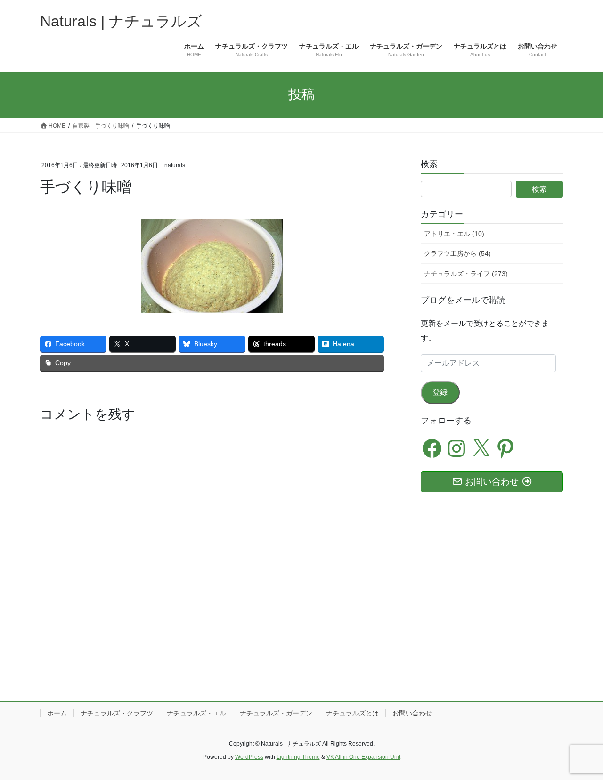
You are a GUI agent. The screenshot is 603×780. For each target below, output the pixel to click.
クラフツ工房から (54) (457, 253)
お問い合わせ (412, 713)
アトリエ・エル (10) (454, 233)
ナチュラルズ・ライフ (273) (466, 273)
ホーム (57, 713)
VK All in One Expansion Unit (363, 757)
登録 (440, 392)
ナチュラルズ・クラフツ (117, 713)
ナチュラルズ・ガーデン (276, 713)
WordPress (249, 757)
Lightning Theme (298, 757)
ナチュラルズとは (352, 713)
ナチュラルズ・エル (196, 713)
